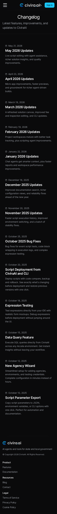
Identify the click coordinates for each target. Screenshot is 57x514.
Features (7, 467)
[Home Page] (30, 5)
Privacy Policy (9, 502)
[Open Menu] (5, 5)
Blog (5, 482)
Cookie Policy (9, 507)
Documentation (10, 471)
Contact (6, 487)
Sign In (50, 5)
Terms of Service (11, 497)
